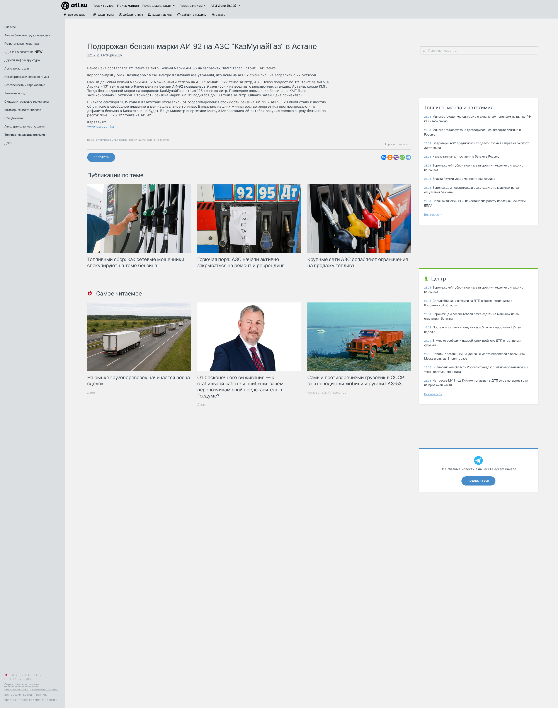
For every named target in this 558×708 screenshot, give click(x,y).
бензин (52, 699)
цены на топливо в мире (102, 139)
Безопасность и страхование (24, 85)
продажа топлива (32, 699)
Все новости (433, 214)
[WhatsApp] (402, 157)
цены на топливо (16, 689)
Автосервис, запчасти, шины (24, 126)
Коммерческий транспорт (22, 110)
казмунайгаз (137, 139)
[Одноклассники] (390, 157)
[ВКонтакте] (383, 157)
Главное (10, 27)
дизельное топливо (44, 689)
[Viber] (396, 157)
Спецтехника (13, 118)
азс (6, 694)
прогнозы (11, 699)
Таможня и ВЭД (15, 93)
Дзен (7, 143)
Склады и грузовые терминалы (26, 101)
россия (16, 694)
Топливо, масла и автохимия (24, 134)
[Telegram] (408, 157)
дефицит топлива (35, 694)
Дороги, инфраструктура (22, 60)
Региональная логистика (21, 43)
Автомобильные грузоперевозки (27, 35)
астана (151, 139)
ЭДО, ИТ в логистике (19, 52)
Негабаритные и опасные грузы (26, 76)
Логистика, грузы (16, 68)
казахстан (163, 139)
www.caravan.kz (100, 126)
